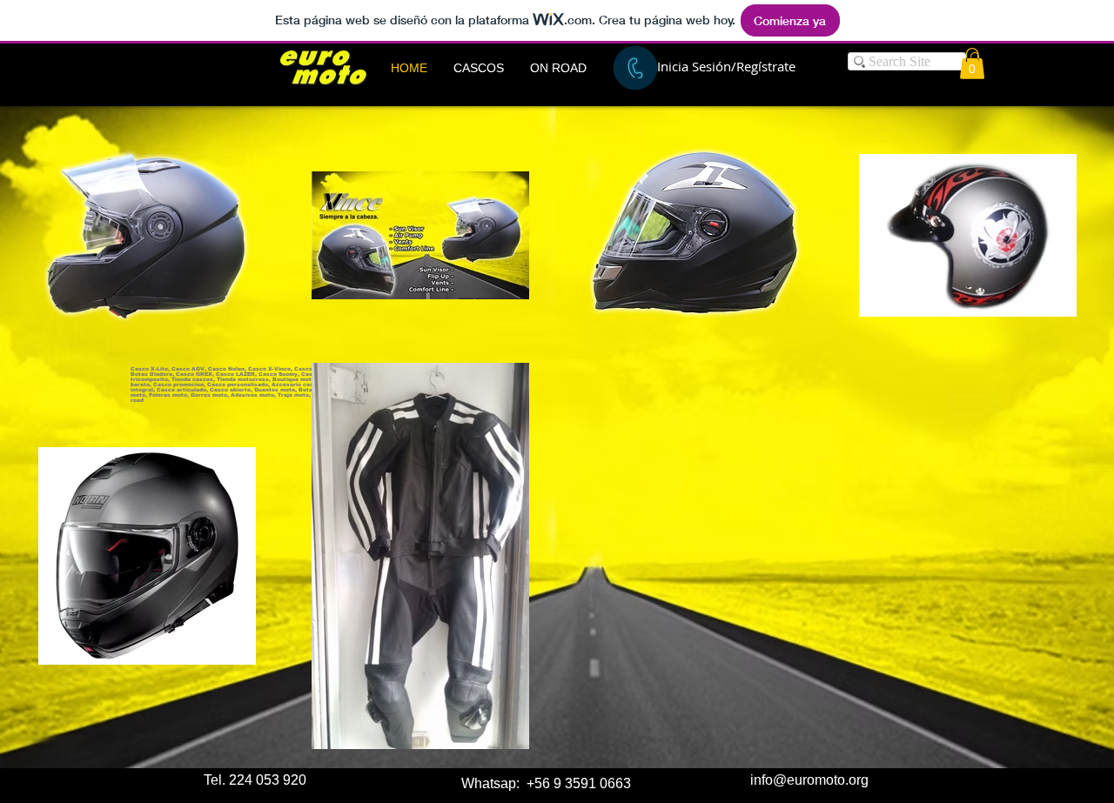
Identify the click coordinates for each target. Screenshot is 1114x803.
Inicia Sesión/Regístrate (726, 66)
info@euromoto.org (809, 780)
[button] (478, 68)
